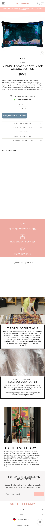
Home (22, 62)
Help (22, 514)
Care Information (22, 136)
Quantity (22, 104)
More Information (22, 123)
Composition (22, 132)
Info (22, 509)
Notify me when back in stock (14, 115)
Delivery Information (22, 140)
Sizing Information (22, 127)
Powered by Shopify (22, 525)
